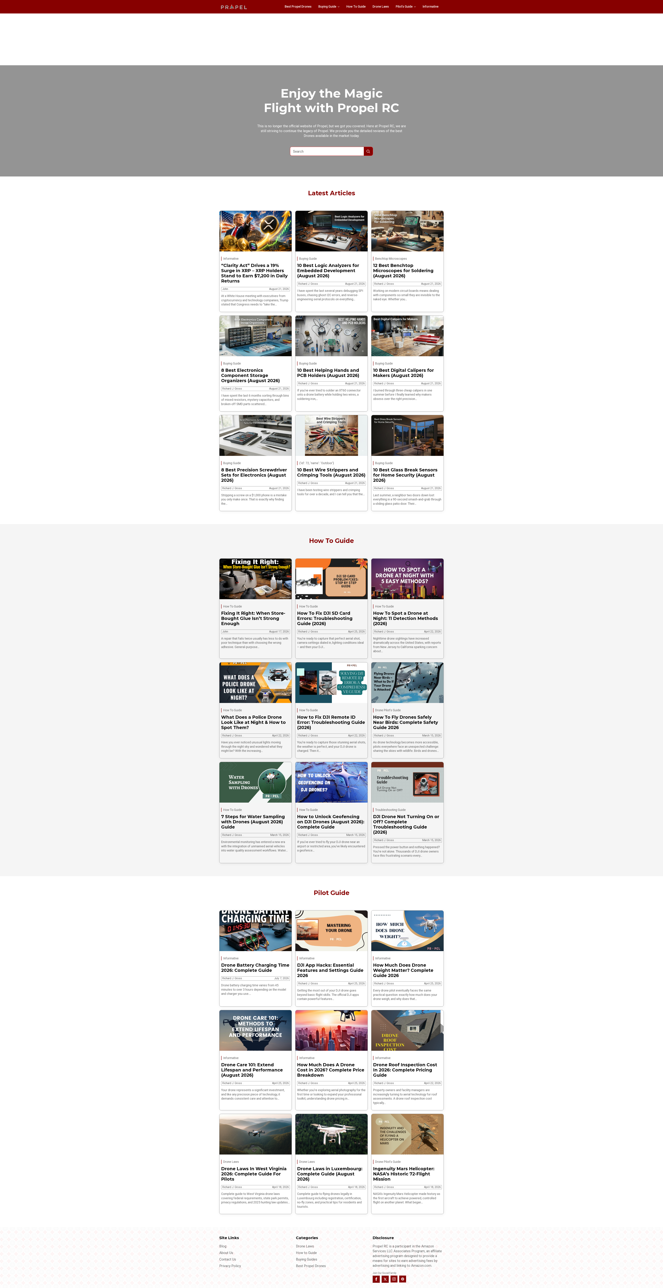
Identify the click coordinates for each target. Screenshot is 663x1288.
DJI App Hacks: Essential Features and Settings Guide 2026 (330, 970)
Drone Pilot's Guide (388, 710)
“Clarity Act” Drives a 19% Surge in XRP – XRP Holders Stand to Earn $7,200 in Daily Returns (254, 273)
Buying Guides (306, 1259)
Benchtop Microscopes (391, 258)
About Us (226, 1253)
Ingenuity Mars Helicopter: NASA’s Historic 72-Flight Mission (403, 1174)
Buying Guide (327, 6)
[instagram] (394, 1279)
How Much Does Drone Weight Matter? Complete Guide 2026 (403, 970)
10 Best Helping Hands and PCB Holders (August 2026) (328, 373)
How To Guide (356, 6)
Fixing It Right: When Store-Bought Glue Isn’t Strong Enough (253, 618)
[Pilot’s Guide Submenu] (416, 7)
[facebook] (376, 1279)
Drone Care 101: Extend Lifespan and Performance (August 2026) (252, 1070)
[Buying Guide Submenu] (339, 7)
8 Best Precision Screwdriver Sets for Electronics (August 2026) (254, 475)
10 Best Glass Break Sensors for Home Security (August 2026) (405, 475)
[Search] (368, 151)
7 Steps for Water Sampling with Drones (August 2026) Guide (253, 822)
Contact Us (227, 1259)
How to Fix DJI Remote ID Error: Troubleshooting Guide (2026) (331, 722)
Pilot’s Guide (404, 6)
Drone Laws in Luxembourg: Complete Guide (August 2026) (329, 1174)
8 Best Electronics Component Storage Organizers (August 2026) (250, 375)
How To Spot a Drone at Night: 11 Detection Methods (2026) (405, 618)
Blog (222, 1246)
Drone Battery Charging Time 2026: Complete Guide (255, 968)
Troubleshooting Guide (390, 810)
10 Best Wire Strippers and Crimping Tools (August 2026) (331, 472)
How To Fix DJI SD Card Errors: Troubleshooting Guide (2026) (325, 618)
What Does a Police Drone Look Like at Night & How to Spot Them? (253, 722)
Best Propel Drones (298, 6)
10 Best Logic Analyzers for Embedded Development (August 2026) (328, 270)
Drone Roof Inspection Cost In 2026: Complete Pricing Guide (405, 1070)
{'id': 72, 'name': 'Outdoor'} (316, 463)
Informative (431, 6)
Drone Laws (381, 6)
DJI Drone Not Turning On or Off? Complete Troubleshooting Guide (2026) (406, 824)
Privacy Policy (230, 1266)
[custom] (402, 1279)
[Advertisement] (331, 39)
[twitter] (385, 1279)
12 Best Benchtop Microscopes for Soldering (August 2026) (403, 270)
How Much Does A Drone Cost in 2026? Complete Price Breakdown (330, 1070)
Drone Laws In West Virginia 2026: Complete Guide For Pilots (254, 1174)
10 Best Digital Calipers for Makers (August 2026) (403, 373)
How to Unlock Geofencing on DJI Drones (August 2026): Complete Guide (330, 822)
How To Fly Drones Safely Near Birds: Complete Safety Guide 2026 (405, 722)
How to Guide (306, 1253)
